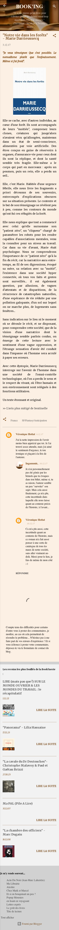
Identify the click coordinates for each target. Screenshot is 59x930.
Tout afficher (7, 917)
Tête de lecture (14, 911)
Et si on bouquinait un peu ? (21, 894)
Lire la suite (46, 710)
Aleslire (11, 887)
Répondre (22, 573)
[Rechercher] (54, 7)
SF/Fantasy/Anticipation (34, 420)
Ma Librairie (13, 883)
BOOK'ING (29, 6)
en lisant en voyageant (18, 901)
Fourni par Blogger (31, 923)
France (14, 420)
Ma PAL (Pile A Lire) (18, 803)
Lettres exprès (14, 904)
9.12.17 (39, 434)
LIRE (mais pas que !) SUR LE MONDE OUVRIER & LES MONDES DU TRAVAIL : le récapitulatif (24, 687)
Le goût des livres (16, 908)
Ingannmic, (32, 463)
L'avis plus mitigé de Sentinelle (27, 408)
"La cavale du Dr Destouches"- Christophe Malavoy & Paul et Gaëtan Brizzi (25, 765)
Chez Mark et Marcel (18, 890)
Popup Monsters (15, 897)
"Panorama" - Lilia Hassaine (24, 727)
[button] (54, 36)
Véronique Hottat (25, 434)
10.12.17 (43, 463)
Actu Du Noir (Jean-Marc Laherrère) (26, 880)
